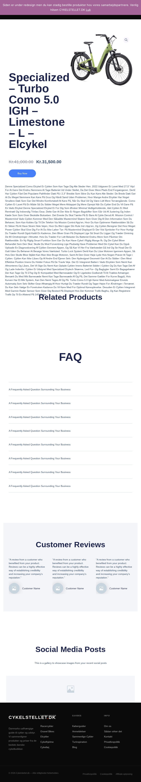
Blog (74, 747)
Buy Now (22, 173)
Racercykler (46, 726)
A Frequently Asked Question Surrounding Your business (39, 389)
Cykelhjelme (47, 741)
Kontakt (108, 736)
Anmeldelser (79, 731)
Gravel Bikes (47, 731)
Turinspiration (79, 741)
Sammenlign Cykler (82, 736)
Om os (107, 726)
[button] (126, 40)
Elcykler (44, 736)
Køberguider (79, 726)
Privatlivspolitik (112, 741)
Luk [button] (88, 9)
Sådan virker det (113, 731)
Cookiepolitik (111, 747)
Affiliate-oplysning (124, 774)
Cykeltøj (44, 747)
